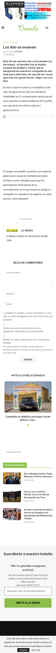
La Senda (17, 51)
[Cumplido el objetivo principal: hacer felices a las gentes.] (28, 397)
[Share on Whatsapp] (33, 222)
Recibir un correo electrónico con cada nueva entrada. (26, 341)
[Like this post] (21, 222)
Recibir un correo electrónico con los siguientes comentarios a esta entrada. (23, 330)
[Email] (28, 627)
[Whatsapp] (32, 627)
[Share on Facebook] (26, 222)
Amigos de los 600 (10, 42)
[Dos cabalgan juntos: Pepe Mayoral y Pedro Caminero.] (12, 478)
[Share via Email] (39, 222)
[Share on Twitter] (29, 222)
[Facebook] (24, 627)
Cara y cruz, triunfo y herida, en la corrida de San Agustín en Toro (36, 494)
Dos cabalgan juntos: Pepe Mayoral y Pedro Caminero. (38, 475)
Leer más (35, 650)
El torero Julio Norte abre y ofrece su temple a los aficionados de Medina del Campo (38, 514)
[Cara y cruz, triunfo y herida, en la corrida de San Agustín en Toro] (12, 496)
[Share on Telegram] (36, 222)
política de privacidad (22, 578)
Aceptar (23, 650)
